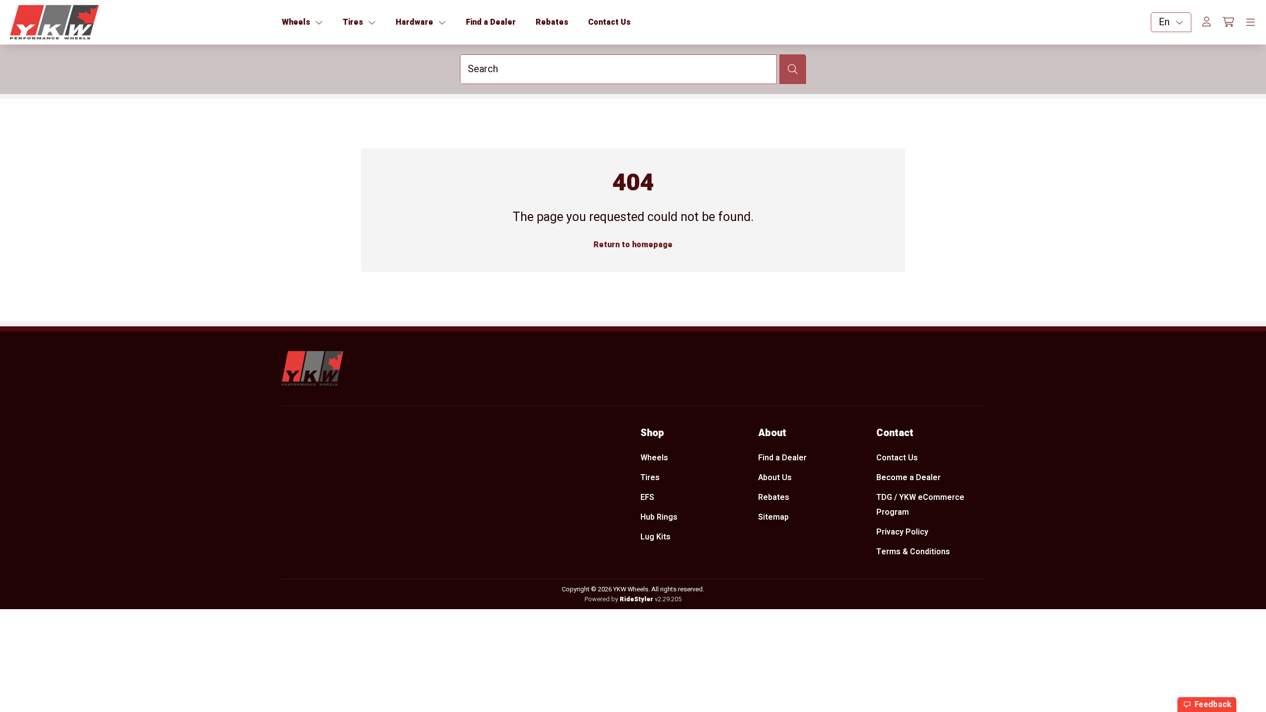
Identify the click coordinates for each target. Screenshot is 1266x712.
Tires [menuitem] (650, 478)
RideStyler (636, 599)
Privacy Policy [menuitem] (902, 532)
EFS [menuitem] (647, 497)
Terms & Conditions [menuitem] (913, 552)
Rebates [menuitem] (773, 497)
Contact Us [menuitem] (897, 458)
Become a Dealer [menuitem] (908, 478)
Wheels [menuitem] (654, 458)
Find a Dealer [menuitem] (782, 458)
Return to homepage (633, 245)
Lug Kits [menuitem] (655, 537)
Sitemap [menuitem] (773, 517)
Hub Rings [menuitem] (659, 517)
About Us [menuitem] (775, 478)
